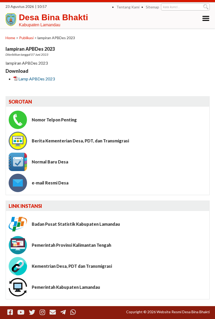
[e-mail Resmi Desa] (20, 183)
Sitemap (152, 7)
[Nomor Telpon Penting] (20, 120)
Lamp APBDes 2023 (36, 78)
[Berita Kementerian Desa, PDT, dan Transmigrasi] (20, 141)
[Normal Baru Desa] (20, 162)
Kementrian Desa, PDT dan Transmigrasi (72, 266)
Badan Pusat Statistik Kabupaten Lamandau (76, 224)
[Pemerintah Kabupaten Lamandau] (20, 287)
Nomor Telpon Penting (54, 119)
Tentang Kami (127, 7)
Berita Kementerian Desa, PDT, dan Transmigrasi (80, 140)
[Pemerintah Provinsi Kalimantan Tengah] (20, 245)
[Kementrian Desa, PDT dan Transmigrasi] (20, 266)
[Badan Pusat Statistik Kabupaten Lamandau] (20, 224)
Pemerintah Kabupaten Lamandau (66, 287)
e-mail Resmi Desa (50, 182)
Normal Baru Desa (50, 161)
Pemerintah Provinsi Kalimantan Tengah (71, 245)
